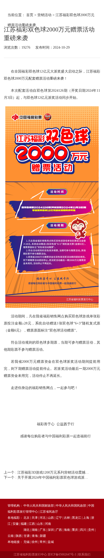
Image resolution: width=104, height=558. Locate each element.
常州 (43, 542)
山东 (40, 524)
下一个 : (47, 477)
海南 (67, 530)
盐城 (51, 542)
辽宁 (59, 517)
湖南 (35, 530)
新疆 (43, 536)
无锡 (26, 542)
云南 (11, 536)
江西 (32, 524)
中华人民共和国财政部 (38, 505)
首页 (29, 15)
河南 (48, 524)
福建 (24, 524)
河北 (43, 517)
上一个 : (47, 472)
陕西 (19, 536)
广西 (59, 530)
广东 (43, 530)
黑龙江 (76, 517)
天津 (35, 517)
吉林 (67, 517)
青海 (35, 536)
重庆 (75, 530)
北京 (26, 517)
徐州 (35, 542)
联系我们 (84, 554)
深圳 (51, 530)
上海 (86, 517)
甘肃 (27, 536)
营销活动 (44, 15)
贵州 (91, 530)
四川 (83, 530)
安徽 (16, 524)
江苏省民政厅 (49, 511)
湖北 (26, 530)
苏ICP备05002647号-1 (62, 554)
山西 (51, 517)
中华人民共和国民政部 (71, 505)
